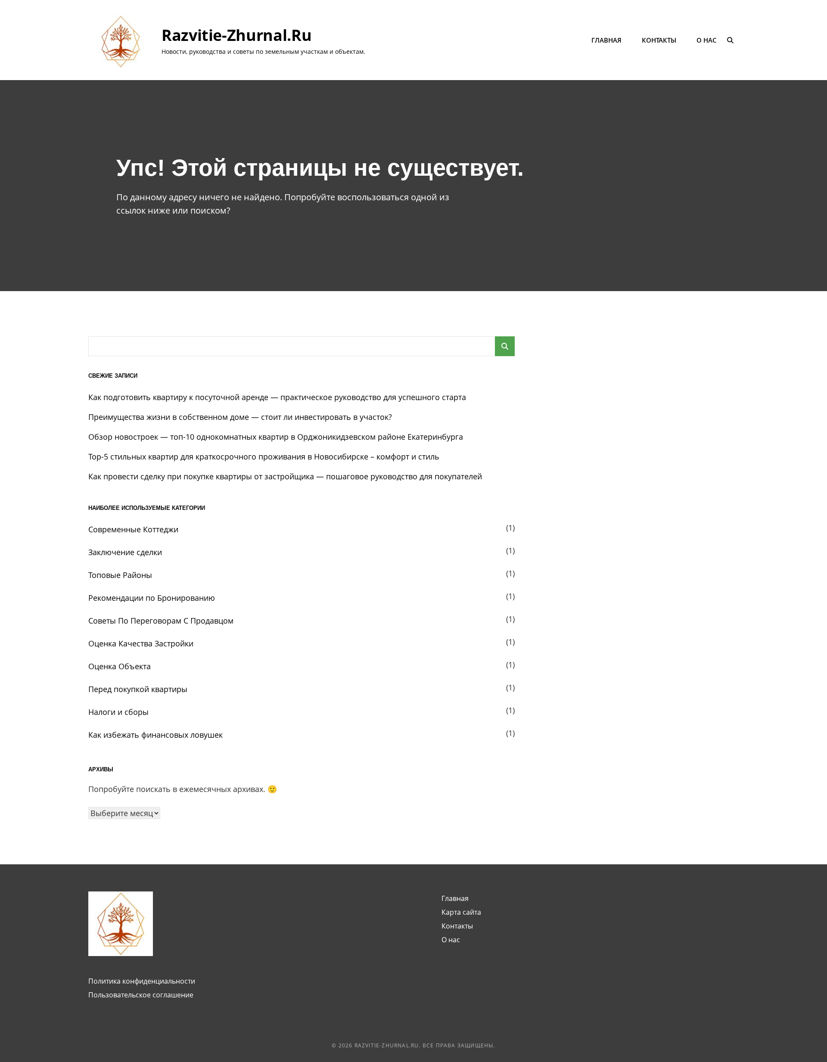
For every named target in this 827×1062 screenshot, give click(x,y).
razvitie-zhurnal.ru (236, 35)
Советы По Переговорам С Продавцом (160, 620)
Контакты (659, 40)
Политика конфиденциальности (141, 981)
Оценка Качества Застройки (140, 643)
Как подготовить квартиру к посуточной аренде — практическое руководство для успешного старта (277, 397)
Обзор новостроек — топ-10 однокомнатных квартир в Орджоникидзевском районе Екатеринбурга (275, 437)
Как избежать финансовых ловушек (155, 735)
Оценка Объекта (119, 666)
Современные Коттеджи (133, 529)
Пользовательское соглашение (140, 995)
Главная (606, 40)
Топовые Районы (120, 575)
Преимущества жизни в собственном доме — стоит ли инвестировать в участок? (240, 417)
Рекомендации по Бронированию (151, 598)
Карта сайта (461, 912)
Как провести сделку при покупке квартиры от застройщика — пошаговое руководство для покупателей (285, 476)
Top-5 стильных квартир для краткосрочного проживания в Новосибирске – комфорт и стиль (263, 456)
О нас (706, 40)
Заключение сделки (125, 552)
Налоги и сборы (118, 712)
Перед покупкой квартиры (137, 689)
